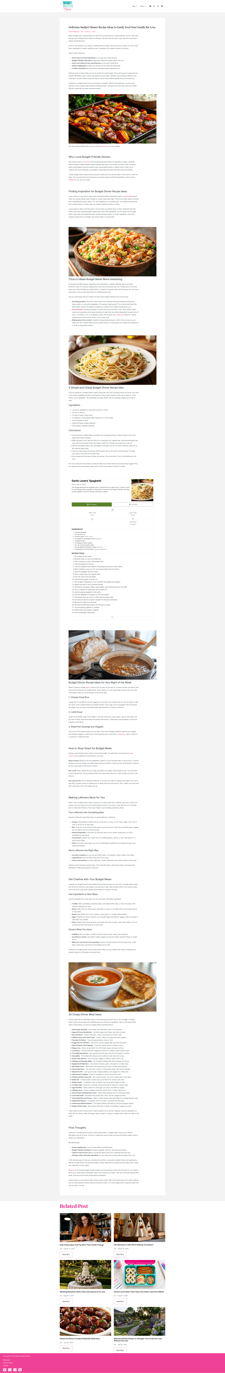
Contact (5, 1365)
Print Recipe (92, 504)
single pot (120, 315)
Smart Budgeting (74, 31)
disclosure (105, 146)
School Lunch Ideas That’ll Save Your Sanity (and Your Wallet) (139, 1292)
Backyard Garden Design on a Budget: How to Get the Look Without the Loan (138, 1339)
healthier (71, 180)
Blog (133, 6)
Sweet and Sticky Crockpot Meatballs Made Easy (80, 1338)
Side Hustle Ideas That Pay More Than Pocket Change (82, 1245)
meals (88, 687)
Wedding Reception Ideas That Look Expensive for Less (82, 1292)
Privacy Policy (7, 1363)
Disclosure (6, 1360)
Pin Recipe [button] (134, 504)
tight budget (128, 196)
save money (87, 162)
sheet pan (122, 734)
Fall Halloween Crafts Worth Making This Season (133, 1245)
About (142, 6)
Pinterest (71, 1170)
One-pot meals (77, 309)
